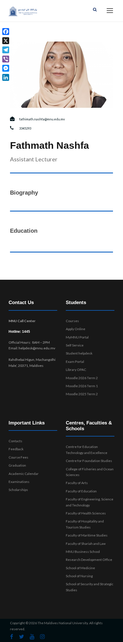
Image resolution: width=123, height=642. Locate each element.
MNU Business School (83, 551)
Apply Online (75, 329)
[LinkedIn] (5, 77)
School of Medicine (80, 568)
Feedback (16, 449)
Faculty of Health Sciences (86, 513)
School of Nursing (79, 576)
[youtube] (32, 636)
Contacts (15, 441)
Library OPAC (76, 369)
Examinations (19, 481)
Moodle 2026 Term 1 (82, 386)
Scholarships (18, 490)
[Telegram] (5, 49)
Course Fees (18, 457)
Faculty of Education (81, 491)
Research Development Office (89, 559)
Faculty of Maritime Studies (87, 535)
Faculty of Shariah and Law (86, 543)
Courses (72, 321)
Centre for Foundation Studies (89, 461)
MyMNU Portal (77, 337)
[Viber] (5, 59)
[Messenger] (5, 68)
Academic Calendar (24, 473)
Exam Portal (75, 361)
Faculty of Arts (77, 483)
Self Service (75, 345)
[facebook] (11, 636)
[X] (5, 40)
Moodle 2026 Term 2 (82, 378)
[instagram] (42, 636)
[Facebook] (5, 31)
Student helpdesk (79, 353)
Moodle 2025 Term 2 (82, 394)
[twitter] (21, 636)
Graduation (17, 465)
